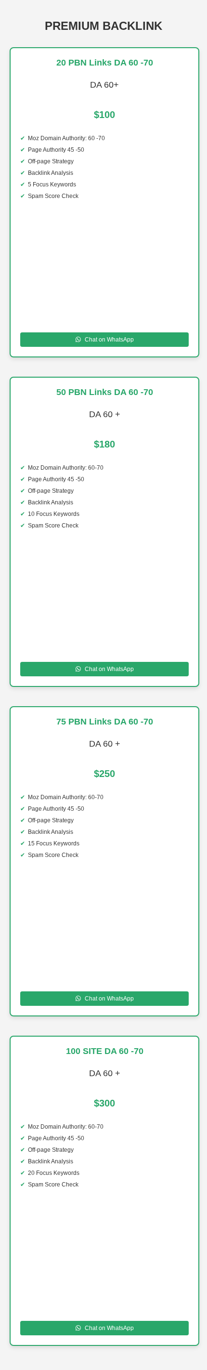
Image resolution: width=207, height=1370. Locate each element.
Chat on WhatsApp (109, 339)
